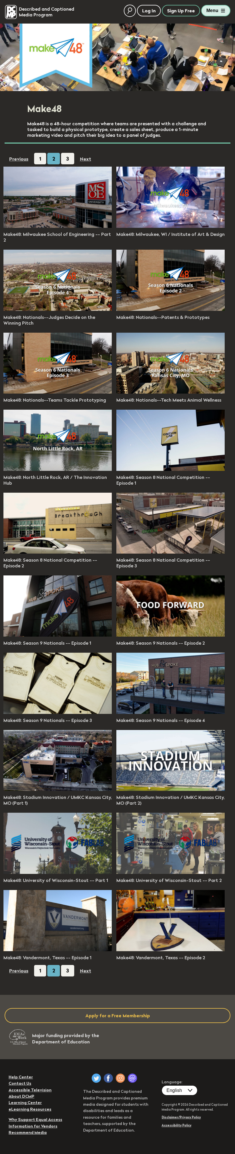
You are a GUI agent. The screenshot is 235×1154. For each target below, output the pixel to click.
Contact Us (20, 1083)
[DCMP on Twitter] (96, 1078)
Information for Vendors (33, 1126)
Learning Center (25, 1102)
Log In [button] (149, 11)
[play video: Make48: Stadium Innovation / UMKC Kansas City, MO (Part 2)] (170, 789)
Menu (212, 10)
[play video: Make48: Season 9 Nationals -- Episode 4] (170, 712)
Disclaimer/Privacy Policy (181, 1117)
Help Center (21, 1077)
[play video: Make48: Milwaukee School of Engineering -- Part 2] (57, 226)
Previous (18, 159)
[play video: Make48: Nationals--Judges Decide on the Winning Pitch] (57, 309)
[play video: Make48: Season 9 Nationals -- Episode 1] (57, 635)
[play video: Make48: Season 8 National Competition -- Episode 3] (170, 552)
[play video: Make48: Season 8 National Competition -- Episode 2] (57, 552)
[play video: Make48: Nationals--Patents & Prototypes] (170, 309)
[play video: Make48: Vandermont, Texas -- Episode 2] (170, 949)
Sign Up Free (181, 11)
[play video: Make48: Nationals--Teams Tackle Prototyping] (57, 392)
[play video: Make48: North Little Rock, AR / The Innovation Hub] (57, 469)
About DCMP (21, 1096)
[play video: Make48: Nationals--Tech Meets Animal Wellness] (170, 392)
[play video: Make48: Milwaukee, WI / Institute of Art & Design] (170, 226)
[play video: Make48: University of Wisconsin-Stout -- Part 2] (170, 872)
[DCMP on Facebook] (108, 1078)
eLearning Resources (30, 1109)
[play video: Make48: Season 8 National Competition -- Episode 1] (170, 469)
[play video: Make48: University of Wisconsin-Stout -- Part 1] (57, 872)
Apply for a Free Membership (117, 1015)
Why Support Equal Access (35, 1119)
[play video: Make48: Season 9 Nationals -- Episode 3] (57, 712)
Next (85, 159)
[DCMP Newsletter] (132, 1078)
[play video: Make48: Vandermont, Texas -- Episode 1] (57, 949)
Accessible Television (30, 1090)
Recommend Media (28, 1132)
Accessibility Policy (176, 1125)
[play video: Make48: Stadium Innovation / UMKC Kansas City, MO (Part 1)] (57, 789)
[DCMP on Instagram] (120, 1078)
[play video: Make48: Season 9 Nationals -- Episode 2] (170, 635)
